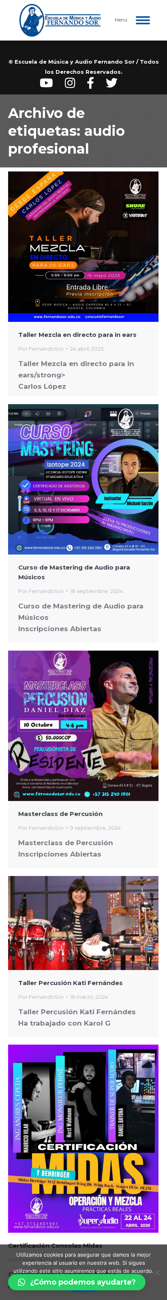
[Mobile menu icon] (142, 20)
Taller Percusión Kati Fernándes (70, 983)
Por (41, 348)
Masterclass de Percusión (60, 814)
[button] (77, 1282)
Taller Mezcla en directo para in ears (77, 334)
